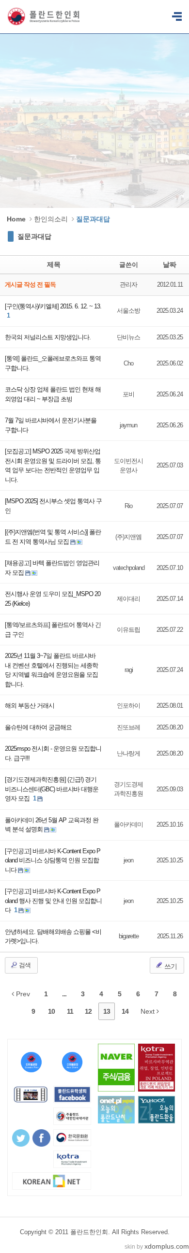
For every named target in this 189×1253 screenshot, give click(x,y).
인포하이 (128, 705)
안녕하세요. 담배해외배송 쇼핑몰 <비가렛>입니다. (53, 936)
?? (177, 17)
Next (149, 1011)
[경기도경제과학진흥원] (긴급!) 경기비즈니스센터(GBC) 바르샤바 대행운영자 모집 (51, 789)
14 (125, 1011)
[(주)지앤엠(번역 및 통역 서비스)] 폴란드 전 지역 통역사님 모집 (53, 536)
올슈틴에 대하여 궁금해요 (38, 727)
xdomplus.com (166, 1246)
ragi (129, 669)
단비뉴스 (128, 337)
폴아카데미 (128, 824)
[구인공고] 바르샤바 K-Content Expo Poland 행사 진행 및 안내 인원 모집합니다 (53, 901)
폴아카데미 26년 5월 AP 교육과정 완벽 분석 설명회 (51, 824)
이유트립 (128, 629)
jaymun (128, 425)
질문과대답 (34, 236)
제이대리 (128, 598)
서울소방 (128, 310)
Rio (128, 506)
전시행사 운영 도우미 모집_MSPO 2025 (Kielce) (52, 598)
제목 (54, 264)
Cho (128, 363)
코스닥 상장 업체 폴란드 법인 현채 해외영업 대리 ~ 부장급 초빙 (53, 394)
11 (70, 1011)
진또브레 (128, 727)
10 (51, 1011)
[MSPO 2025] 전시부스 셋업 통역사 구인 (53, 505)
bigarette (129, 936)
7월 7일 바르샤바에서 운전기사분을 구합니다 (50, 425)
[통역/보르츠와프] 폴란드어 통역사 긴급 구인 (53, 629)
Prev (22, 994)
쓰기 (170, 966)
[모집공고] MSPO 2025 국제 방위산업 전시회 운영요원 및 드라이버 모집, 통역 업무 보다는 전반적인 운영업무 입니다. (53, 465)
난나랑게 (128, 753)
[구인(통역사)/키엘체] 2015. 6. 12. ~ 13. (53, 306)
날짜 (169, 264)
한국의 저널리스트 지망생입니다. (48, 337)
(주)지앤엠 (128, 536)
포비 (128, 394)
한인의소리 (51, 219)
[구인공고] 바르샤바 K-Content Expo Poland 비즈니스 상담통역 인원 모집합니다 (52, 860)
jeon (128, 860)
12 (88, 1011)
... (64, 994)
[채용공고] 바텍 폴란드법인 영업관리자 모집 (52, 567)
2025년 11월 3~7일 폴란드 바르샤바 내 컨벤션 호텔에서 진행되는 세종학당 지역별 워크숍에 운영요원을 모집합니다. (51, 670)
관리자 (128, 284)
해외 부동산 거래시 (29, 705)
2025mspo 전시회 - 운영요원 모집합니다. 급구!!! (53, 753)
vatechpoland (128, 567)
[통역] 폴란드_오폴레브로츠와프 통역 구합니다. (53, 363)
